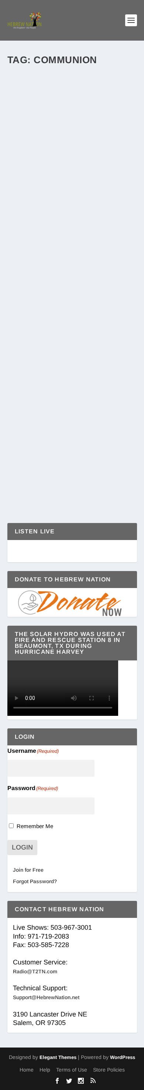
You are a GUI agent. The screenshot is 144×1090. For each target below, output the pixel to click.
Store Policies (109, 1070)
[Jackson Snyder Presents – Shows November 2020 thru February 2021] (72, 82)
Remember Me (35, 826)
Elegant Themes (58, 1057)
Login (22, 847)
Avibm (26, 281)
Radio (77, 289)
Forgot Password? (35, 881)
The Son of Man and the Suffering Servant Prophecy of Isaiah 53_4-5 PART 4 (67, 409)
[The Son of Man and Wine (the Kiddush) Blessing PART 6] (72, 240)
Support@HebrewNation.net (46, 997)
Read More (39, 204)
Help (45, 1070)
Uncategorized (99, 435)
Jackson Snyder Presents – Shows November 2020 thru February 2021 (65, 112)
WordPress (122, 1057)
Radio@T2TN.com (35, 971)
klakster (28, 131)
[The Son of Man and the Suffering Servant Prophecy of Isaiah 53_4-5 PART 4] (72, 379)
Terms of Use (71, 1070)
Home (27, 1070)
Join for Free (28, 870)
